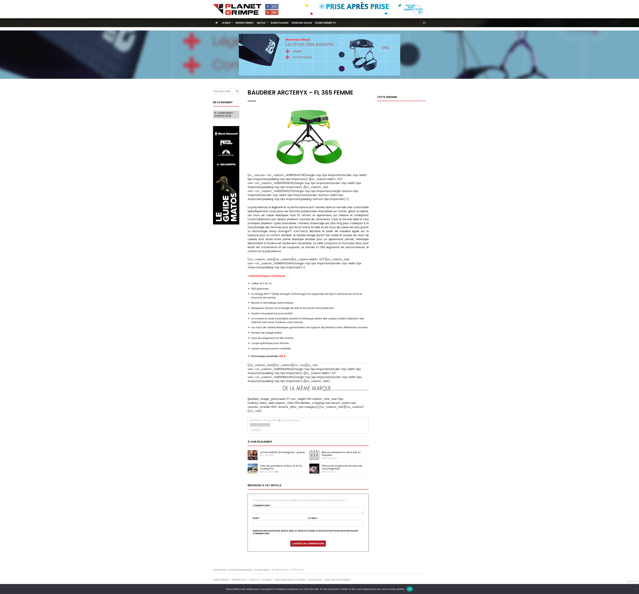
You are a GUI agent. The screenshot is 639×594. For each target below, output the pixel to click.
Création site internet (337, 579)
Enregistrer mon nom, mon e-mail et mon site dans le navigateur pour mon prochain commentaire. (305, 532)
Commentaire (262, 505)
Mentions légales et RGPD (290, 579)
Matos (261, 22)
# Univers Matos (260, 425)
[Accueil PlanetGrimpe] (216, 22)
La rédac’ (267, 579)
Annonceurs (239, 579)
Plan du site (315, 579)
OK (409, 589)
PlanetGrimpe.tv (325, 22)
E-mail (313, 518)
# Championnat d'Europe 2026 (223, 114)
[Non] (635, 589)
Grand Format (244, 22)
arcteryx (255, 429)
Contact (254, 579)
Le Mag (226, 22)
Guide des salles (302, 22)
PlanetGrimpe (221, 579)
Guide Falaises (279, 22)
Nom (256, 518)
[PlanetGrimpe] (237, 9)
